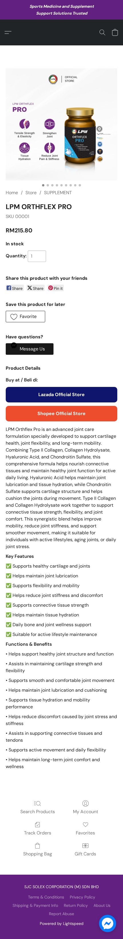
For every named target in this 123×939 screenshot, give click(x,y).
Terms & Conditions (46, 897)
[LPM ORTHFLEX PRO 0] (61, 124)
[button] (9, 32)
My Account (85, 812)
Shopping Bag (37, 854)
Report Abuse (61, 913)
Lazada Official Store (61, 395)
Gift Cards (85, 854)
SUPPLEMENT (58, 193)
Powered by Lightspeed (62, 923)
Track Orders (37, 833)
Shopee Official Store (61, 413)
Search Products (37, 812)
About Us (102, 905)
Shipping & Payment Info (35, 905)
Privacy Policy (82, 897)
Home (12, 193)
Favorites (85, 833)
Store (31, 193)
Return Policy (76, 905)
